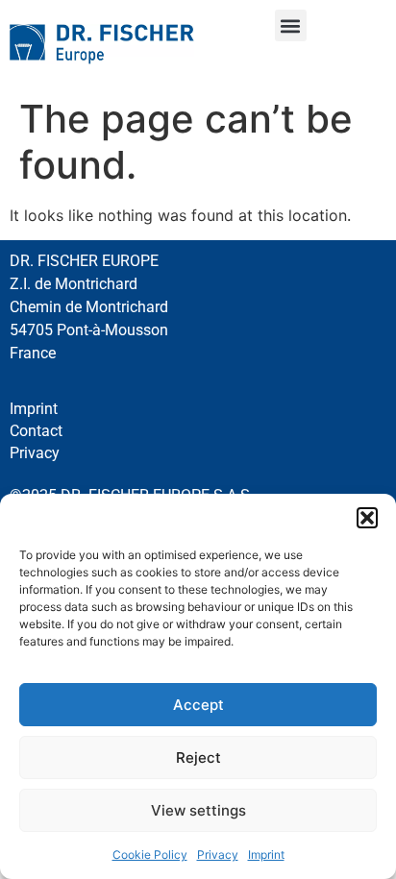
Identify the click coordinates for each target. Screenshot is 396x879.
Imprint (266, 854)
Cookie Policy (149, 854)
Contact (36, 431)
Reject (198, 757)
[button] (367, 517)
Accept (198, 705)
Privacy (217, 854)
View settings (198, 810)
